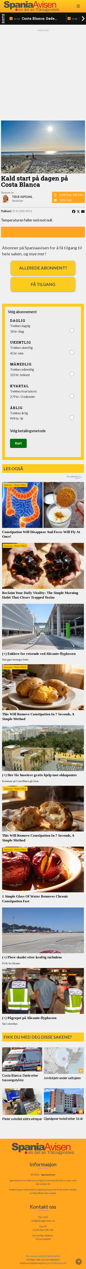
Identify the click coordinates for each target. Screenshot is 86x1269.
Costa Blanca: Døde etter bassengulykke (34, 18)
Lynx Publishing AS (56, 1263)
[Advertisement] (43, 75)
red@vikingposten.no (43, 1220)
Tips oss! (65, 200)
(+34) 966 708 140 (71, 195)
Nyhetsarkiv (53, 1256)
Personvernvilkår (35, 1256)
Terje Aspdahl (43, 1239)
